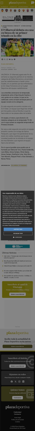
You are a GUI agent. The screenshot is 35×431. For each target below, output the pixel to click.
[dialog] (17, 215)
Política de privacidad (13, 225)
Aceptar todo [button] (18, 229)
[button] (17, 237)
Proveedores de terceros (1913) (11, 209)
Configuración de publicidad (16, 221)
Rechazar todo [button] (18, 233)
